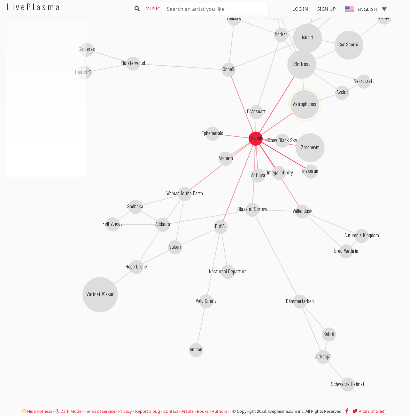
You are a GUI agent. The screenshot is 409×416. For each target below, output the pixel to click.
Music (152, 8)
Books (203, 411)
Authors (219, 411)
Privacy (125, 411)
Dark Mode (70, 411)
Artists (187, 411)
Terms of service (100, 411)
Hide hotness (39, 411)
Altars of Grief (371, 411)
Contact (170, 411)
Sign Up (326, 9)
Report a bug (147, 411)
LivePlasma (34, 6)
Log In (300, 9)
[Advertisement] (46, 211)
